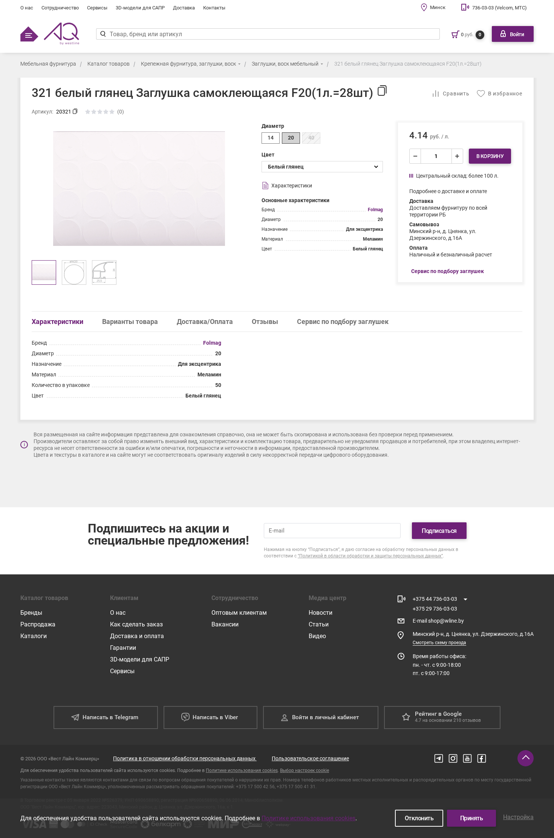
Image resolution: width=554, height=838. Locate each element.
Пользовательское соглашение (310, 758)
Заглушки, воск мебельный (285, 64)
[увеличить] (457, 156)
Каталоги (33, 636)
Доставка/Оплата (205, 321)
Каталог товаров (108, 64)
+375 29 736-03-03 (435, 609)
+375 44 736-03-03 (435, 599)
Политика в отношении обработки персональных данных (185, 758)
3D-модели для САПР (140, 8)
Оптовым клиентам (239, 612)
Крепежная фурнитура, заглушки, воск (188, 64)
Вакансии (225, 624)
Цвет (268, 155)
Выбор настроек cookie (304, 770)
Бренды (31, 612)
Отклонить (419, 818)
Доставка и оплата (137, 636)
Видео (317, 636)
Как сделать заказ (136, 624)
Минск (437, 7)
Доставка (184, 8)
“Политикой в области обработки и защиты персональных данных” (370, 556)
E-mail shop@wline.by (438, 621)
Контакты (214, 8)
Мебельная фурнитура (48, 64)
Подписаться (439, 530)
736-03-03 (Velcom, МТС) (499, 8)
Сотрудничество (60, 8)
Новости (320, 612)
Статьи (319, 624)
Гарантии (123, 647)
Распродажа (37, 624)
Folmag (375, 209)
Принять (471, 818)
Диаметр (273, 126)
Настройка (518, 817)
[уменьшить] (415, 156)
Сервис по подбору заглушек (343, 321)
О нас (26, 8)
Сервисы (97, 8)
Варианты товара (130, 321)
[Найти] (102, 34)
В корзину (490, 156)
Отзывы (265, 321)
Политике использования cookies (242, 770)
